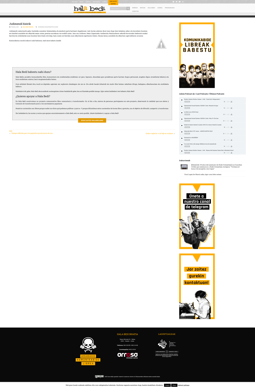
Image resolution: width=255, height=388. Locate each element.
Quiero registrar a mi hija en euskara (159, 133)
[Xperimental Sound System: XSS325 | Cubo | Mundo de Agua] (182, 106)
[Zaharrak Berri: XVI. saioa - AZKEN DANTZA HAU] (182, 132)
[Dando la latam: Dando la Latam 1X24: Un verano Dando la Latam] (182, 125)
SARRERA (104, 1)
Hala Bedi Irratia (28, 27)
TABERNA (88, 1)
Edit (10, 131)
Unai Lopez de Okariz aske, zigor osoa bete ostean (202, 174)
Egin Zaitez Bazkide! (113, 2)
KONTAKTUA (96, 1)
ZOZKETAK (135, 11)
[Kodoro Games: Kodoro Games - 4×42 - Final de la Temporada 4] (182, 100)
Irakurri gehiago (183, 385)
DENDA (81, 1)
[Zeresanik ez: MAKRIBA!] (182, 138)
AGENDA (159, 7)
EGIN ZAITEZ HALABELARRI (92, 120)
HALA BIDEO (151, 7)
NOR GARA (74, 1)
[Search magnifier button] (128, 8)
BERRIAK (135, 7)
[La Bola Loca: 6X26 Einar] (182, 112)
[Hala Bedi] (90, 9)
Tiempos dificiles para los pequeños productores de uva (32, 133)
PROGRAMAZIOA (170, 7)
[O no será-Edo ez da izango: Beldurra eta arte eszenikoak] (182, 144)
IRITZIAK (142, 7)
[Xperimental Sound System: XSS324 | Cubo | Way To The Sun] (182, 119)
